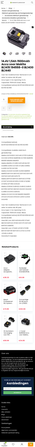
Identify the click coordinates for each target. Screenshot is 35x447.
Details (30, 94)
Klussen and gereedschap (10, 11)
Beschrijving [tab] (7, 127)
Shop (10, 8)
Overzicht (4, 409)
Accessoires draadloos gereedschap (14, 18)
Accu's (4, 20)
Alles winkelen (5, 412)
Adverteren (5, 420)
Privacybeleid (5, 428)
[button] (33, 27)
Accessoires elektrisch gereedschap (16, 15)
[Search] (32, 2)
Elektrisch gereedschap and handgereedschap (17, 13)
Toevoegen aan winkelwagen (16, 100)
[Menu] (2, 2)
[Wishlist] (13, 444)
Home (3, 8)
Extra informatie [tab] (8, 130)
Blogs (3, 414)
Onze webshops (6, 417)
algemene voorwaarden (9, 430)
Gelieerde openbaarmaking (10, 433)
